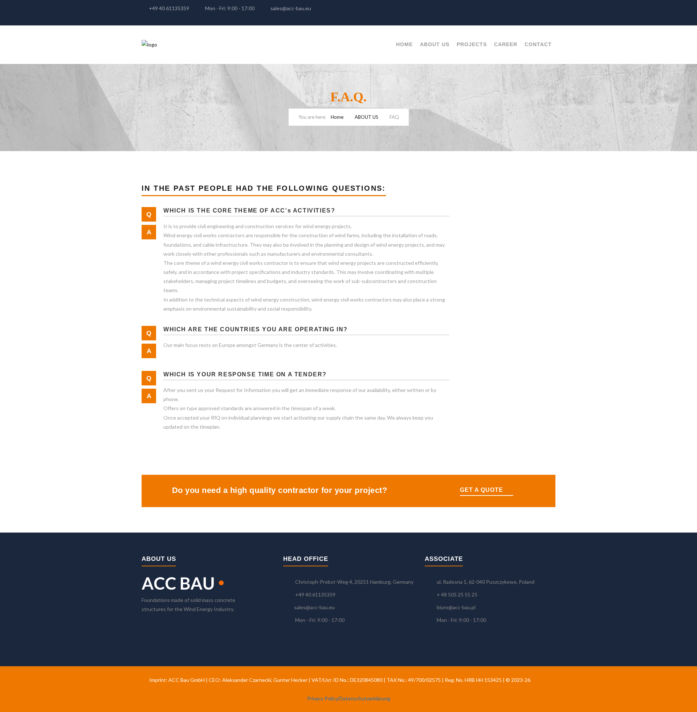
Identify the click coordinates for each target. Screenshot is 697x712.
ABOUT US (434, 44)
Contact (538, 44)
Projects (472, 44)
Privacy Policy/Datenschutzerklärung (348, 698)
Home (404, 44)
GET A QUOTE (481, 490)
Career (505, 44)
